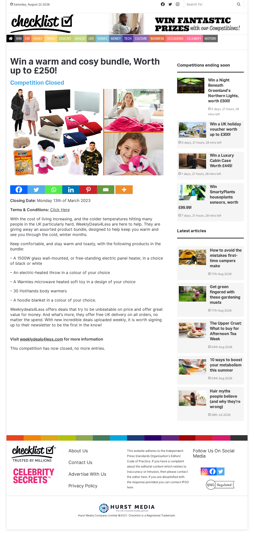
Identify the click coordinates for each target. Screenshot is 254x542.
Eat (27, 38)
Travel (51, 38)
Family (37, 38)
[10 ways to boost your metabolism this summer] (192, 367)
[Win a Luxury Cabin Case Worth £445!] (192, 161)
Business (157, 38)
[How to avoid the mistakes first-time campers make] (192, 257)
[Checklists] (42, 23)
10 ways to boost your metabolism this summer (226, 365)
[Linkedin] (71, 189)
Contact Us (80, 462)
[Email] (105, 189)
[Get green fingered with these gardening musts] (192, 294)
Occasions (175, 38)
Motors (210, 38)
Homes (102, 38)
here (130, 487)
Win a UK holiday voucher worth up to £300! (225, 129)
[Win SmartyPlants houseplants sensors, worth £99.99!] (192, 192)
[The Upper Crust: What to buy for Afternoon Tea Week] (192, 330)
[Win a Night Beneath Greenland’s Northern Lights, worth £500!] (190, 85)
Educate (65, 38)
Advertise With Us (87, 474)
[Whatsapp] (53, 189)
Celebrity (194, 38)
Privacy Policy (82, 485)
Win (19, 38)
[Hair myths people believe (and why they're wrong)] (192, 398)
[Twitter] (36, 189)
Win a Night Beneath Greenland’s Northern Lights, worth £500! (223, 90)
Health (80, 38)
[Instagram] (205, 471)
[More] (124, 189)
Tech (127, 38)
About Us (78, 450)
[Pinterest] (88, 189)
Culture (141, 38)
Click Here (60, 209)
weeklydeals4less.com (41, 339)
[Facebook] (19, 189)
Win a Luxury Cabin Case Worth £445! (222, 161)
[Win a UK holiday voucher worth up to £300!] (192, 130)
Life (91, 38)
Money (116, 38)
